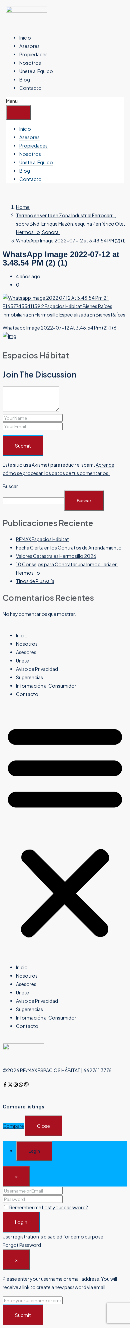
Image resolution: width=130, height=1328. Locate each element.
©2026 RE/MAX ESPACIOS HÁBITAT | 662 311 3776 (57, 1070)
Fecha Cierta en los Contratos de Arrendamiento (69, 547)
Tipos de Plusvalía (35, 581)
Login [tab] (34, 1151)
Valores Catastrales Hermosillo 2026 (56, 556)
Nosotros (30, 63)
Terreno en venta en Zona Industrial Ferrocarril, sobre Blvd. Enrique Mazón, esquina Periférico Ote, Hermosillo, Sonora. (70, 223)
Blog (24, 79)
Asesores (29, 46)
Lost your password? (65, 1207)
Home (23, 207)
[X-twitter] (10, 1084)
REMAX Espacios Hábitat (42, 539)
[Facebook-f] (5, 1084)
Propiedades (33, 54)
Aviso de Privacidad (37, 669)
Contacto (30, 88)
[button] (65, 831)
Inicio (25, 38)
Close (43, 1126)
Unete (22, 660)
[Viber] (26, 1084)
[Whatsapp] (21, 1084)
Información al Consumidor (46, 686)
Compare (13, 1126)
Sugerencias (29, 677)
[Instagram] (15, 1084)
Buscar (10, 486)
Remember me (25, 1207)
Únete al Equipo (36, 71)
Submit (23, 446)
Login (21, 1222)
